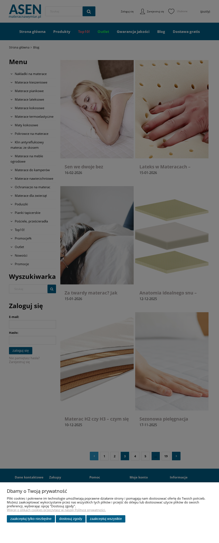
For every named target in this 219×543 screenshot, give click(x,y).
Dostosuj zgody (70, 519)
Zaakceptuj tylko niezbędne (31, 519)
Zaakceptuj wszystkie (106, 519)
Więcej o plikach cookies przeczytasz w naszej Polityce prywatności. (56, 510)
